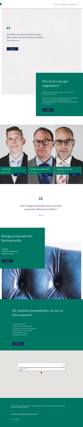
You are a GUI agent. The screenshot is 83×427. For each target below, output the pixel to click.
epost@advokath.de (21, 332)
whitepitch (17, 419)
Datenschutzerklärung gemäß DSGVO (28, 414)
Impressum (13, 414)
